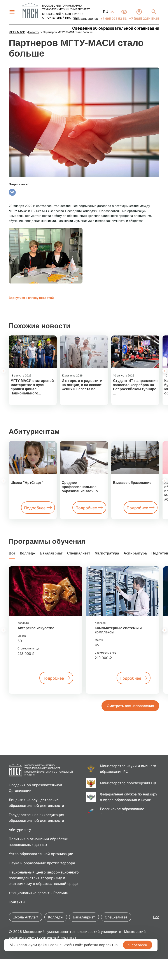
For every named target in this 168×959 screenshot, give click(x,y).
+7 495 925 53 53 (113, 18)
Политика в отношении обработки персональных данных (38, 842)
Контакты (17, 902)
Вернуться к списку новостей (31, 297)
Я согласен (137, 945)
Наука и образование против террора (42, 863)
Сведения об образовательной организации (115, 28)
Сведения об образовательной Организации (35, 788)
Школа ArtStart (25, 917)
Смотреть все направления (130, 706)
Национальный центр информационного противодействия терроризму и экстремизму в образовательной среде (44, 878)
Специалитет (78, 553)
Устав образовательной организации (41, 854)
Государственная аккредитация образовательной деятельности (36, 818)
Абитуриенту (20, 829)
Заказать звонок (85, 18)
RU (106, 12)
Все (12, 553)
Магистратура (107, 553)
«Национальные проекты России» (38, 893)
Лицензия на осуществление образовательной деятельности (36, 803)
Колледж (27, 553)
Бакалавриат (51, 553)
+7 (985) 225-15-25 (143, 18)
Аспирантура (135, 553)
